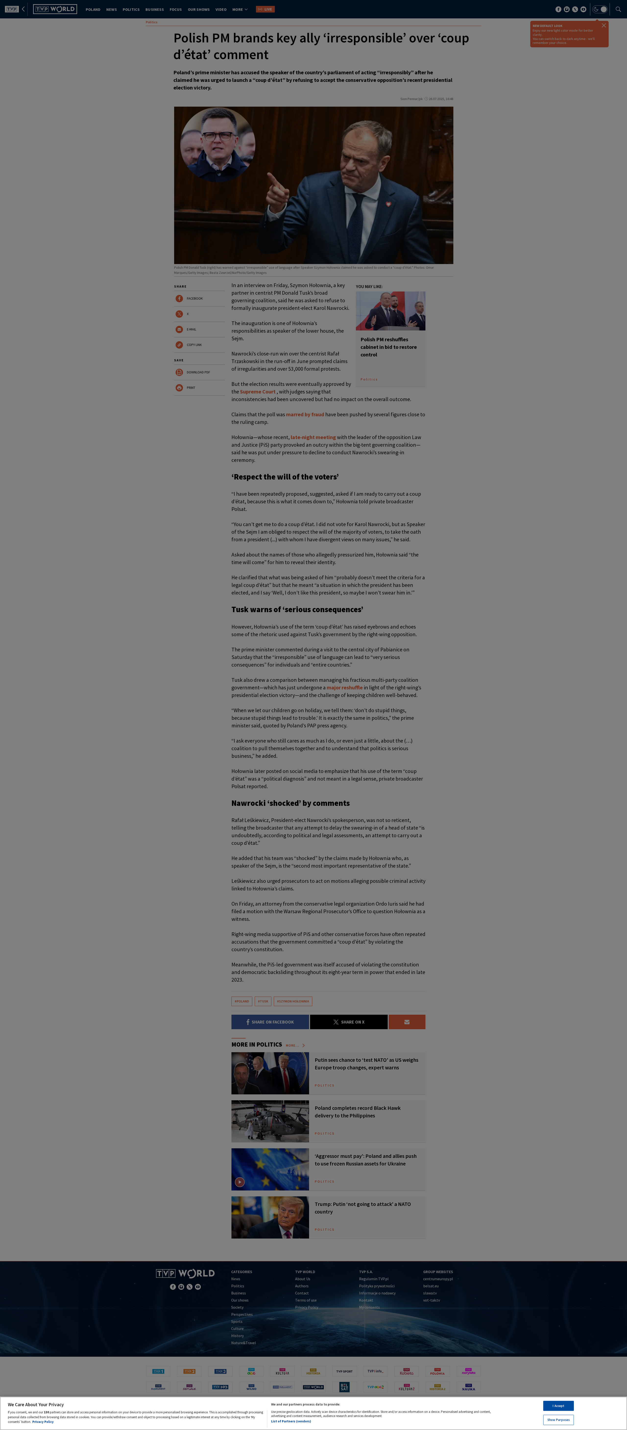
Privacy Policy (43, 1422)
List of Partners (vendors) (291, 1421)
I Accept (558, 1406)
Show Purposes (558, 1420)
